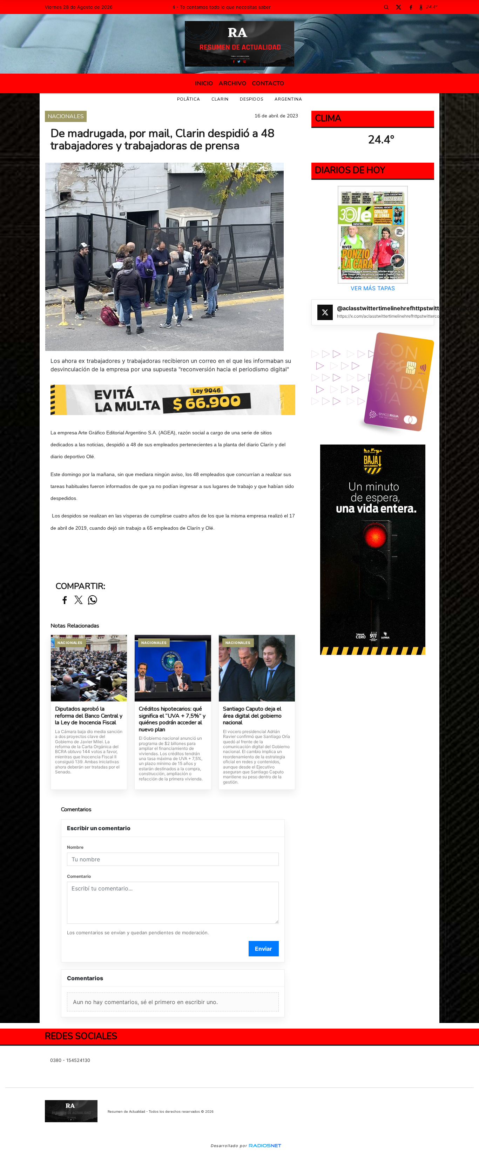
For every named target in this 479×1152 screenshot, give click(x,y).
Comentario (79, 876)
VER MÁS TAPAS (373, 288)
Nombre (75, 847)
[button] (386, 7)
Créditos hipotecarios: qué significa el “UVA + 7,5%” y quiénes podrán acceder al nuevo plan (172, 719)
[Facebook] (411, 7)
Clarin (220, 99)
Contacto (268, 83)
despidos (251, 99)
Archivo (233, 83)
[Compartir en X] (78, 600)
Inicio (204, 83)
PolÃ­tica (188, 99)
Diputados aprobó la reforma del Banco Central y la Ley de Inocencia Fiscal (88, 716)
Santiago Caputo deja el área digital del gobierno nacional (252, 716)
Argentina (288, 99)
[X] (398, 7)
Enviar (263, 948)
